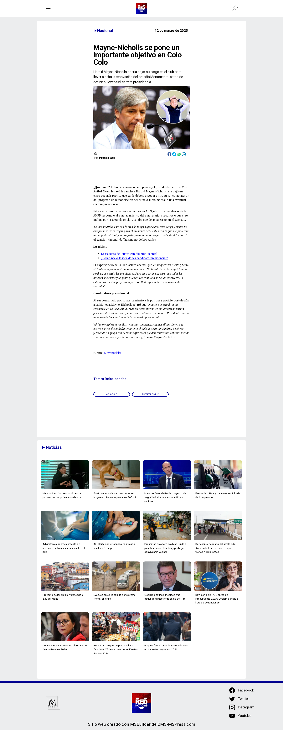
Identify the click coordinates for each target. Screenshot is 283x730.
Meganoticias (112, 353)
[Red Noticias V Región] (48, 8)
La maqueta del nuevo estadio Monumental (129, 254)
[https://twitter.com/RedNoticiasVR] (232, 700)
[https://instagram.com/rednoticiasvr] (232, 709)
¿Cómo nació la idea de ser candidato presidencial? (134, 258)
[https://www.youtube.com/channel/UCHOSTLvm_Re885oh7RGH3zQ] (232, 717)
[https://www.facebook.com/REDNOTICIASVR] (232, 690)
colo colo (111, 394)
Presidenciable (150, 394)
